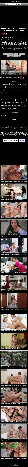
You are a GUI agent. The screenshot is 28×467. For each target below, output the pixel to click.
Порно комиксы (14, 465)
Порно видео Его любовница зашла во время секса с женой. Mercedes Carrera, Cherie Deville (14, 290)
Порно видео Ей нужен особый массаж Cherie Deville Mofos (14, 309)
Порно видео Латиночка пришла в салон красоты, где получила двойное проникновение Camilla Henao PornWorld (14, 217)
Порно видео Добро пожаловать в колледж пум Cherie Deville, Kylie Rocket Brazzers (14, 272)
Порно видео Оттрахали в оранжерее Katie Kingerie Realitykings (14, 366)
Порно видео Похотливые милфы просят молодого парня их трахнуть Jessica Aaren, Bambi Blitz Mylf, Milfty (14, 440)
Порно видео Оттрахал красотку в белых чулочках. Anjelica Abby (14, 330)
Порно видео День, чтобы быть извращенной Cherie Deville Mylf (14, 254)
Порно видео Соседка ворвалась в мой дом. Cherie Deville (14, 29)
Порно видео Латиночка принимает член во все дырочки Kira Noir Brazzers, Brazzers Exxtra (14, 181)
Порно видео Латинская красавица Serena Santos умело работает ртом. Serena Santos (14, 236)
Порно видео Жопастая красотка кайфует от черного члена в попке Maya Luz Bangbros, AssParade (14, 403)
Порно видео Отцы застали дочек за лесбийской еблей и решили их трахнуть (14, 385)
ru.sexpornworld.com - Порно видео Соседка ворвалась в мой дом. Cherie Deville (14, 127)
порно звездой (22, 135)
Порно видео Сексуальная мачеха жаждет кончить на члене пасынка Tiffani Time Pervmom (14, 421)
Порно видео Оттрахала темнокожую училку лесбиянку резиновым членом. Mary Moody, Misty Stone (14, 348)
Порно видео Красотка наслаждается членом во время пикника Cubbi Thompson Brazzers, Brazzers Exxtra (14, 458)
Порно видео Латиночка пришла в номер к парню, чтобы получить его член (14, 199)
